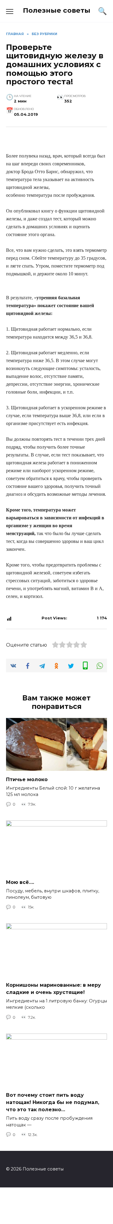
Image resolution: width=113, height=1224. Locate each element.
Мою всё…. (20, 882)
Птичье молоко (27, 779)
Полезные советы (56, 10)
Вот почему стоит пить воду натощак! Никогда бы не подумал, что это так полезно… (52, 1102)
